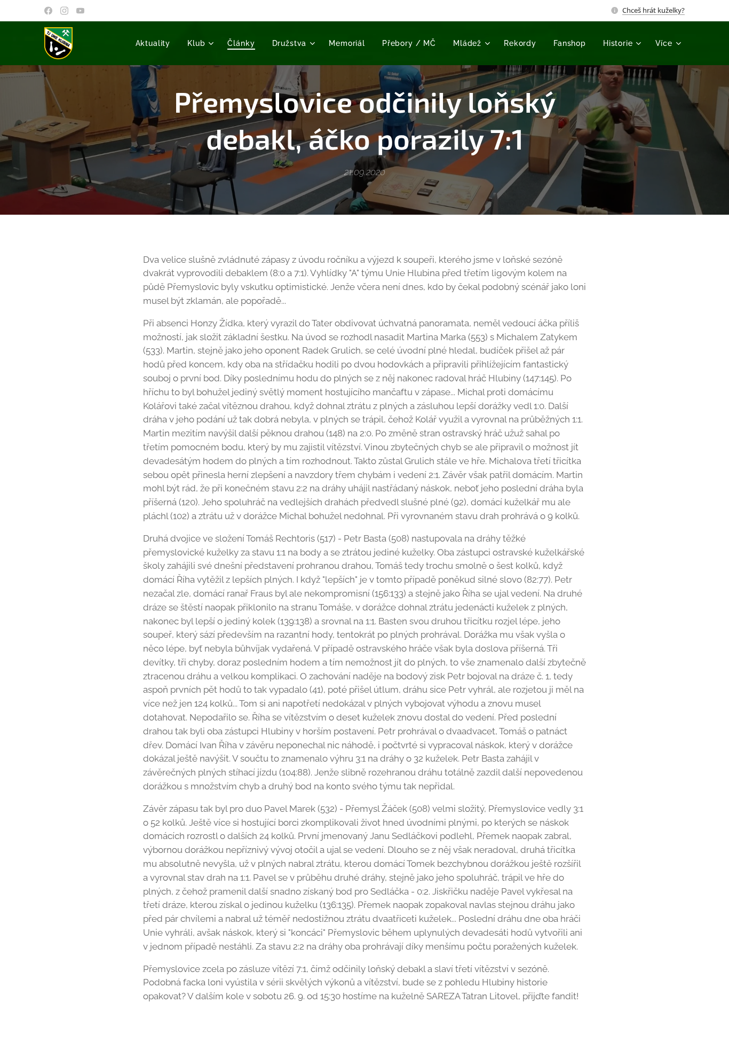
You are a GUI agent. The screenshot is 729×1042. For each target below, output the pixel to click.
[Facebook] (48, 11)
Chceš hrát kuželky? (653, 10)
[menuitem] (156, 43)
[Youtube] (80, 11)
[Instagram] (64, 11)
